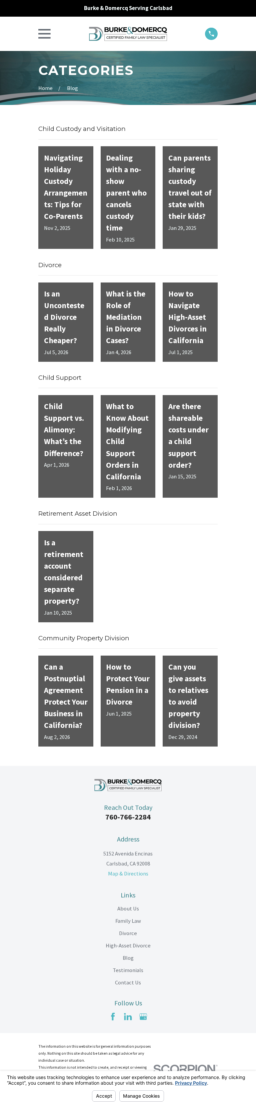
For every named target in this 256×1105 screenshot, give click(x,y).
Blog (128, 957)
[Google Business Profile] (143, 1016)
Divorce (128, 933)
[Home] (128, 34)
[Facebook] (113, 1016)
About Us (128, 908)
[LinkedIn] (128, 1016)
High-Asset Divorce (128, 945)
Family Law (128, 920)
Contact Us (128, 982)
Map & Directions (128, 873)
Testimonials (128, 970)
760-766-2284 (128, 817)
